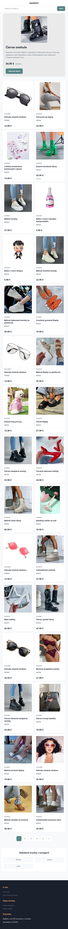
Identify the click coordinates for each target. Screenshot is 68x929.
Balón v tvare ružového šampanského (46, 220)
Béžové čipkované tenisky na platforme (16, 321)
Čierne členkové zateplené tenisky (15, 719)
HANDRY (34, 3)
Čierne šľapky (42, 421)
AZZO (18, 866)
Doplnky (39, 216)
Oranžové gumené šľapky (47, 320)
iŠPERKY (7, 120)
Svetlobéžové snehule (45, 570)
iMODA (38, 120)
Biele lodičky (9, 619)
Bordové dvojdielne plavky (47, 669)
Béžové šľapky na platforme (48, 372)
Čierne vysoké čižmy (45, 619)
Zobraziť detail (14, 71)
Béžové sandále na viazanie (16, 820)
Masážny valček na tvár (46, 520)
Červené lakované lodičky (47, 471)
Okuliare (7, 114)
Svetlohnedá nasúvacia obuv (48, 820)
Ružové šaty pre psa (13, 421)
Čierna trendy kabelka (46, 718)
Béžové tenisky (10, 219)
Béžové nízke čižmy (12, 520)
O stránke (6, 892)
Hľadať (61, 8)
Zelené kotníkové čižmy (46, 166)
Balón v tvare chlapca (13, 271)
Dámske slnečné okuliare (15, 117)
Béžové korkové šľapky (14, 770)
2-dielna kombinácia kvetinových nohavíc (13, 167)
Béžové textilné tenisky (46, 271)
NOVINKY (39, 114)
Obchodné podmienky (10, 895)
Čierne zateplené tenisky (15, 471)
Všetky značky (7, 909)
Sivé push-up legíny (44, 117)
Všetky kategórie (8, 905)
